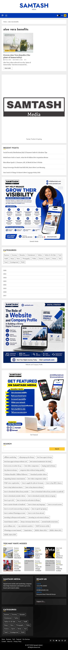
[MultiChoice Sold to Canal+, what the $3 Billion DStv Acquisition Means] (29, 552)
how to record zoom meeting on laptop (16, 509)
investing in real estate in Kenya (39, 517)
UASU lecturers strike (43, 526)
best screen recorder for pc (13, 466)
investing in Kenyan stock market (15, 517)
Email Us (39, 588)
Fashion (40, 255)
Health (7, 50)
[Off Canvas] (3, 15)
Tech (60, 259)
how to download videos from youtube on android (47, 492)
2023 (4, 281)
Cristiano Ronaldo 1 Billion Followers (15, 474)
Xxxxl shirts (28, 530)
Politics (34, 259)
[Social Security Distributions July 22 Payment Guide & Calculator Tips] (8, 552)
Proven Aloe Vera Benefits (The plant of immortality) (16, 56)
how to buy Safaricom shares (13, 487)
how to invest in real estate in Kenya (28, 500)
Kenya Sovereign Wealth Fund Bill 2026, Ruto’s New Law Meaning (24, 167)
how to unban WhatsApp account (14, 513)
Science (12, 50)
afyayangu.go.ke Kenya (26, 457)
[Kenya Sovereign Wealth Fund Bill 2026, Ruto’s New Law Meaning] (8, 565)
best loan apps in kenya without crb (15, 461)
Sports (48, 259)
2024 (4, 278)
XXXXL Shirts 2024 (41, 530)
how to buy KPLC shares (54, 483)
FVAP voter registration (11, 483)
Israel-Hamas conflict (11, 522)
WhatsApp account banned (12, 530)
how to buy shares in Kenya (34, 487)
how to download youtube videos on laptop (41, 496)
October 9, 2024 (18, 60)
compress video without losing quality (32, 470)
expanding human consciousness (14, 479)
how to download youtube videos (14, 496)
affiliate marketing (10, 457)
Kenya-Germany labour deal (30, 522)
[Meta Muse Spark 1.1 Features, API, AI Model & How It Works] (50, 552)
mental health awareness (50, 522)
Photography (26, 259)
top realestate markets (25, 526)
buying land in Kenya (48, 466)
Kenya (12, 259)
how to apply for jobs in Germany (32, 483)
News (18, 259)
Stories (54, 259)
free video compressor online (37, 479)
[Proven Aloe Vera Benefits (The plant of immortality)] (18, 43)
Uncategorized (14, 262)
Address (39, 592)
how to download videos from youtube (16, 492)
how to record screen (55, 504)
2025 (4, 274)
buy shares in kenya (10, 470)
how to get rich (9, 500)
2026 (4, 270)
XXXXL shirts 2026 (10, 535)
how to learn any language (36, 504)
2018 (4, 292)
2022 (4, 285)
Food (59, 255)
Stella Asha (8, 60)
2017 (4, 296)
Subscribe (65, 15)
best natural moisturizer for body (40, 461)
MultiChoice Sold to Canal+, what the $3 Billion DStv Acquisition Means (25, 157)
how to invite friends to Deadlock (14, 504)
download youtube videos (38, 474)
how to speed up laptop (39, 509)
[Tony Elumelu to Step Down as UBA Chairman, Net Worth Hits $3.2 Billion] (50, 565)
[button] (6, 15)
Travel (6, 262)
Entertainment (31, 255)
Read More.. (8, 68)
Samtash (34, 5)
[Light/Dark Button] (58, 15)
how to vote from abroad (36, 513)
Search (7, 443)
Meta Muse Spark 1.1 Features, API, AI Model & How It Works (22, 162)
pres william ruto (9, 526)
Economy (14, 255)
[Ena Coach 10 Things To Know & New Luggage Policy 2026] (29, 565)
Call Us (38, 584)
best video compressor (32, 466)
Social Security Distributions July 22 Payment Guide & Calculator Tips (25, 152)
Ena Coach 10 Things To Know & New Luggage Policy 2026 (21, 172)
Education (22, 255)
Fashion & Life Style (50, 255)
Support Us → (40, 601)
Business (6, 255)
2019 (4, 288)
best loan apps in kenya (44, 457)
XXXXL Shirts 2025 (55, 530)
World (22, 262)
